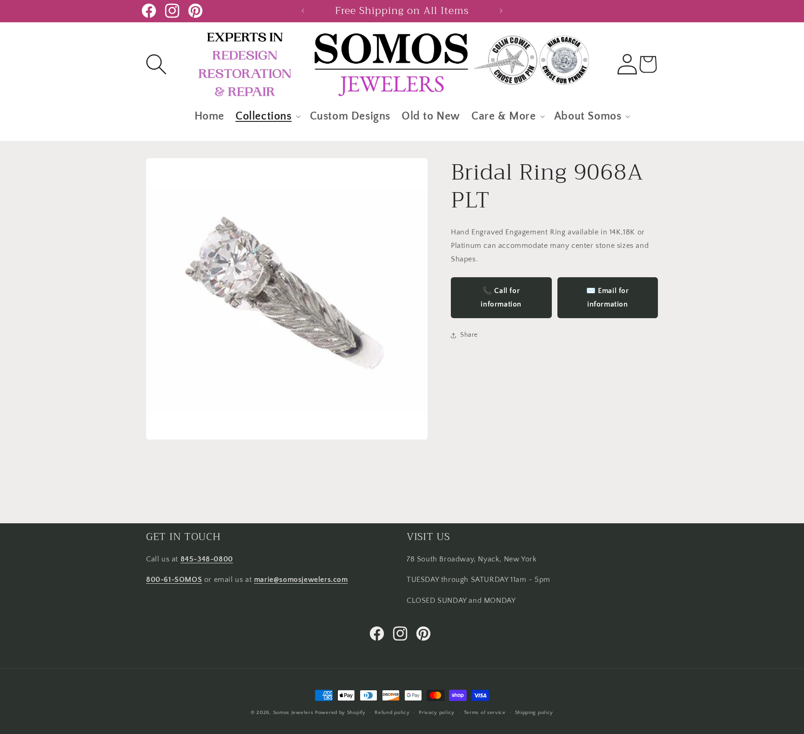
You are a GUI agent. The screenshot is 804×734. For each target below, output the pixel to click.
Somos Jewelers (293, 712)
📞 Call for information (501, 298)
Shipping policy (534, 712)
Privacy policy (437, 712)
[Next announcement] (501, 11)
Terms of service (485, 712)
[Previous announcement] (303, 11)
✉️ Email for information (607, 298)
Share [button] (469, 335)
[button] (156, 64)
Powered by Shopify (340, 712)
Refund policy (392, 712)
